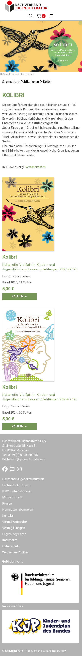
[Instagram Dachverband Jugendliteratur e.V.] (19, 470)
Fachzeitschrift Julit (16, 485)
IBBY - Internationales (17, 491)
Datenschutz (11, 546)
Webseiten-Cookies (15, 552)
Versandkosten (35, 167)
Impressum (9, 540)
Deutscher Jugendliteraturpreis (23, 479)
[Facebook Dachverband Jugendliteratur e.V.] (5, 470)
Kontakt (7, 516)
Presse (7, 503)
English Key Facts (14, 534)
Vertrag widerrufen (14, 522)
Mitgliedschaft (12, 497)
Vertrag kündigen (13, 528)
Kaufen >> (19, 296)
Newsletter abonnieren (17, 509)
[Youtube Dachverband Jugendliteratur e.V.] (12, 470)
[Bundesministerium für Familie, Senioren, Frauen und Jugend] (40, 583)
